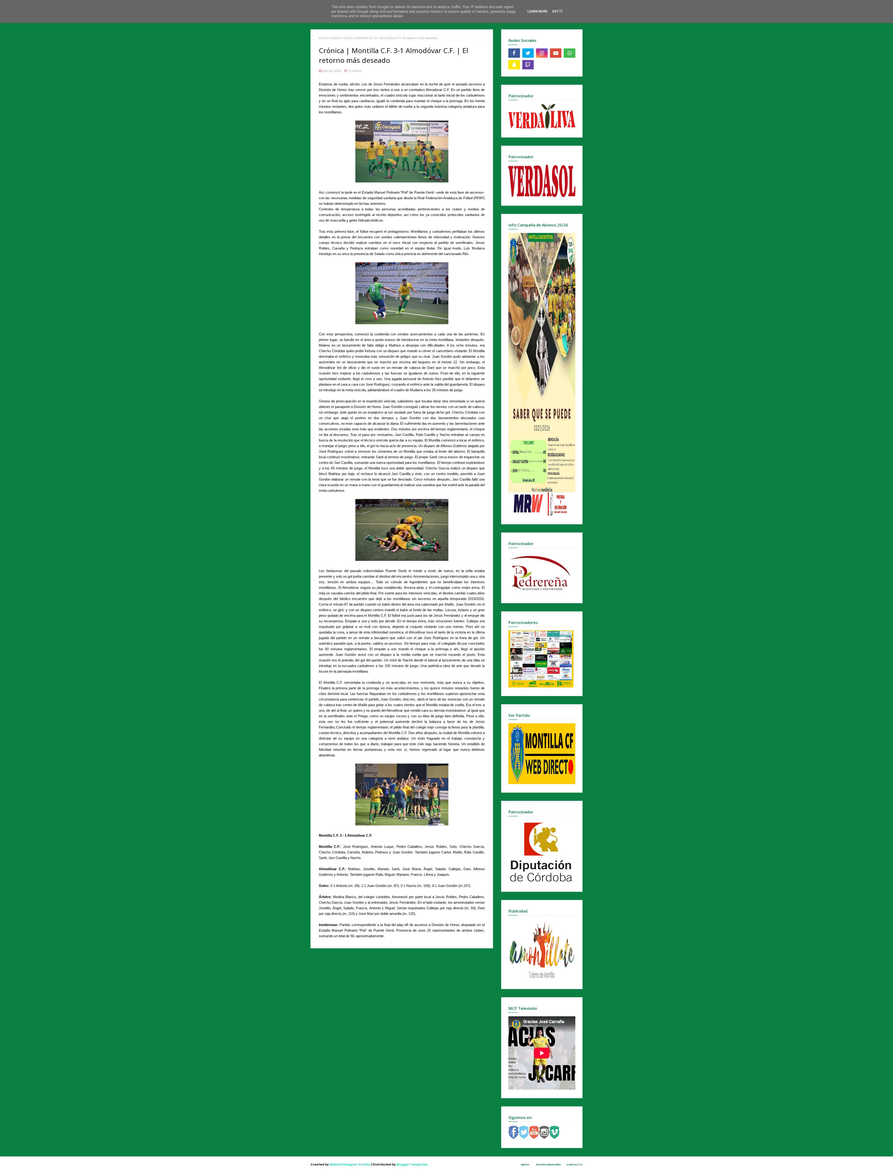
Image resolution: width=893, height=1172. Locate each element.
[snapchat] (514, 64)
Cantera (335, 38)
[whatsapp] (569, 53)
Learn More (537, 11)
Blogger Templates (412, 1164)
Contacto (574, 1164)
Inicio (323, 38)
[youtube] (556, 53)
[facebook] (514, 53)
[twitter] (528, 53)
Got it (557, 11)
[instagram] (542, 53)
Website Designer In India (350, 1164)
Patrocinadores (548, 1164)
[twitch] (528, 64)
